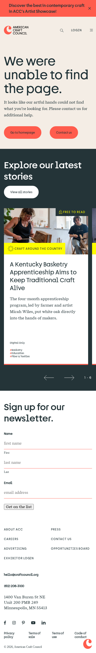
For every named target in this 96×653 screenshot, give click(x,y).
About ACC (13, 529)
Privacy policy (9, 634)
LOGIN (76, 30)
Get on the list (19, 506)
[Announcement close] (89, 8)
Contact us (61, 539)
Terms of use (58, 634)
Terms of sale (35, 634)
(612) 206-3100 (14, 586)
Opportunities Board (70, 548)
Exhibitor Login (19, 558)
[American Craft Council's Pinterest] (25, 623)
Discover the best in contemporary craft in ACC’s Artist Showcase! (46, 8)
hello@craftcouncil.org (21, 574)
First (6, 452)
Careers (11, 539)
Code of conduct (81, 634)
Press (56, 529)
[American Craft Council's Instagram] (16, 623)
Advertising (15, 548)
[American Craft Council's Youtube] (35, 623)
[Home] (16, 30)
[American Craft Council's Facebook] (7, 623)
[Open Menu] (90, 30)
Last (6, 472)
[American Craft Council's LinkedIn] (45, 623)
